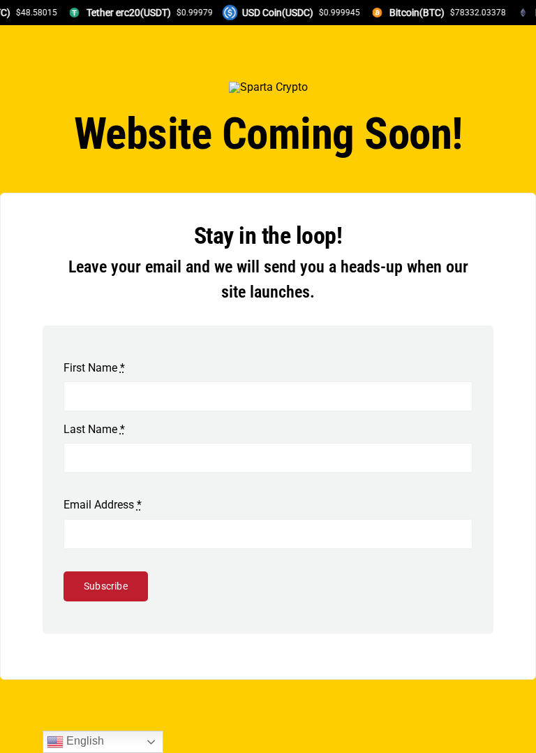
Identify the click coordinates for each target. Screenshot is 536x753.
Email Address (103, 504)
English (84, 741)
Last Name (94, 429)
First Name (94, 367)
